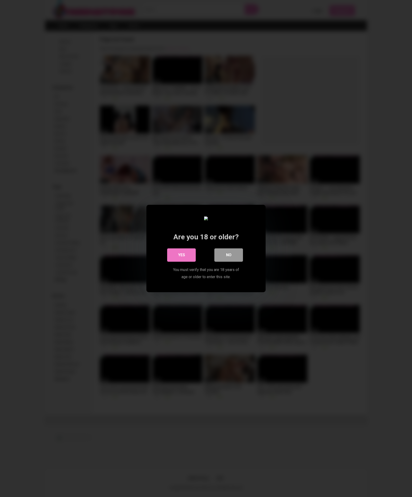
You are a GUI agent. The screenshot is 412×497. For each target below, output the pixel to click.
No (229, 255)
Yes (181, 255)
